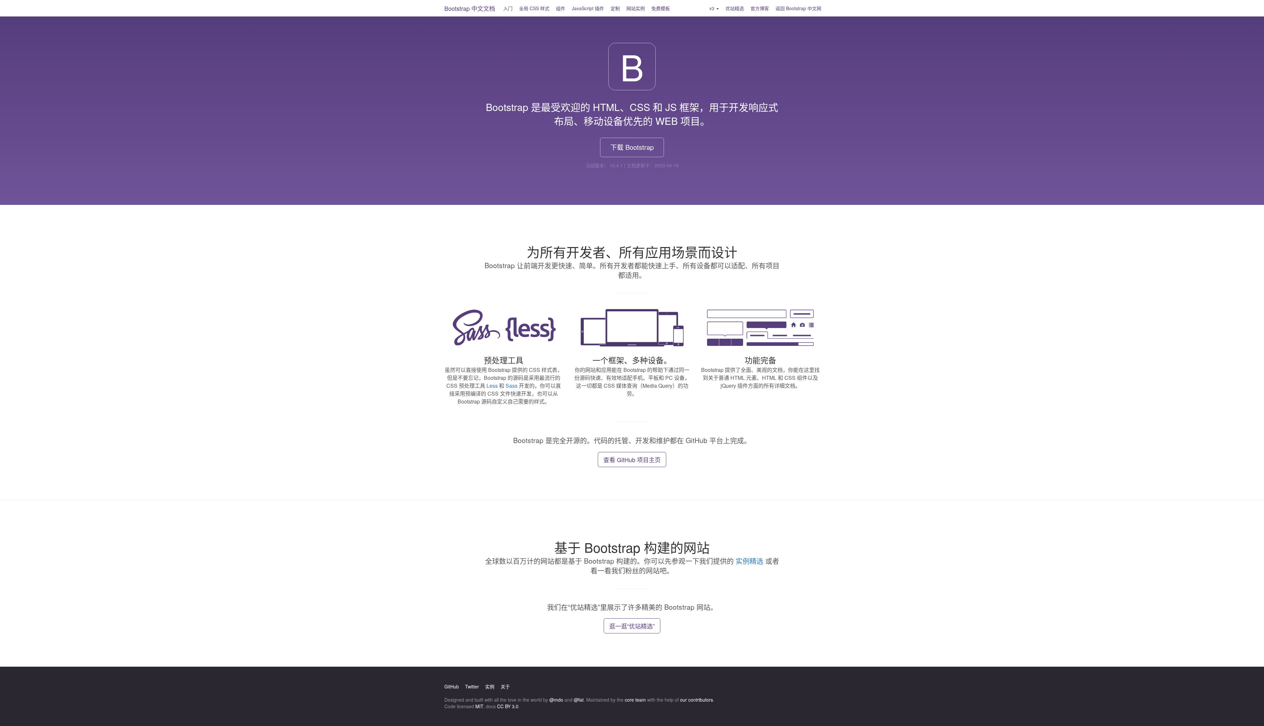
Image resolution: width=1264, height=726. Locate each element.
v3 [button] (712, 8)
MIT (479, 706)
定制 (615, 8)
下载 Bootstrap (632, 147)
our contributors (696, 699)
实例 (489, 686)
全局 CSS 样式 (534, 8)
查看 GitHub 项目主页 (632, 459)
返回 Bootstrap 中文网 (798, 8)
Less (492, 385)
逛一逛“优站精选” (632, 626)
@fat (579, 699)
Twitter (472, 686)
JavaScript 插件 (588, 8)
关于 (505, 686)
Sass (511, 385)
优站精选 (734, 8)
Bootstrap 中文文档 (469, 8)
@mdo (556, 699)
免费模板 (660, 8)
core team (635, 699)
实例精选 (749, 561)
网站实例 (635, 8)
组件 (560, 8)
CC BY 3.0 (507, 706)
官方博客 (759, 8)
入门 (508, 8)
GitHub (451, 686)
